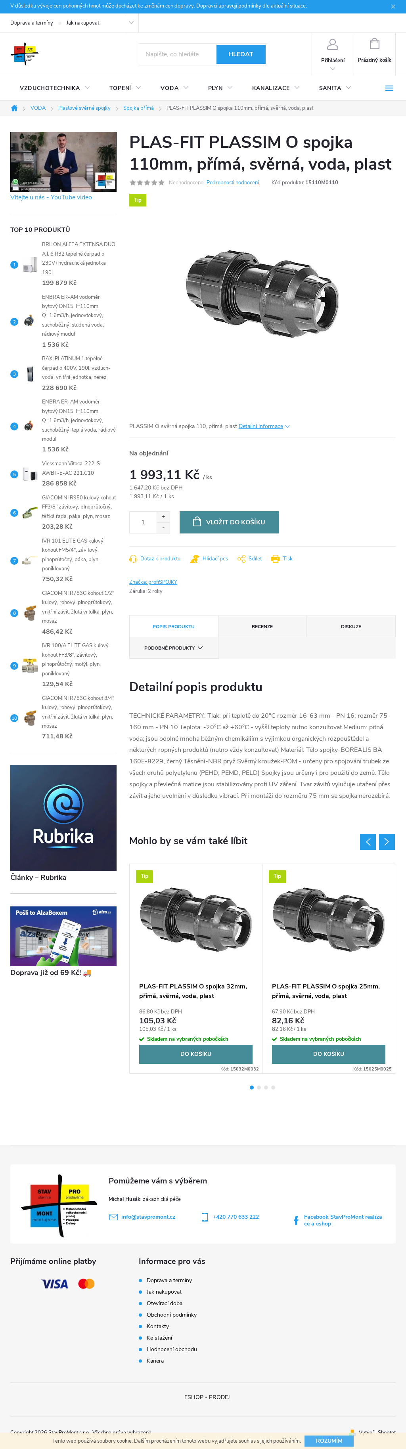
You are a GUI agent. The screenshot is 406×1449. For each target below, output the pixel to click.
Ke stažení (159, 1338)
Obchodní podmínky (172, 1315)
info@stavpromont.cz (148, 1217)
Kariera (155, 1361)
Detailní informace (261, 426)
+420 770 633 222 (236, 1217)
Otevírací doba (164, 1303)
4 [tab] (273, 1088)
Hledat (240, 54)
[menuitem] (55, 88)
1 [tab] (252, 1088)
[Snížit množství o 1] (163, 527)
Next (387, 842)
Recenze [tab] (262, 626)
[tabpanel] (196, 968)
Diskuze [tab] (351, 626)
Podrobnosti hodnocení (233, 183)
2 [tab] (259, 1088)
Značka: (153, 582)
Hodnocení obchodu (172, 1349)
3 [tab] (266, 1088)
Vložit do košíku (235, 522)
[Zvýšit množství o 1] (163, 517)
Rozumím (329, 1441)
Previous (368, 842)
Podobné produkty (169, 648)
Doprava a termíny (31, 23)
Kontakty (158, 1326)
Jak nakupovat (83, 23)
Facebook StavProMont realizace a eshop (343, 1220)
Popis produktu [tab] (174, 626)
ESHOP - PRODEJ (207, 1397)
